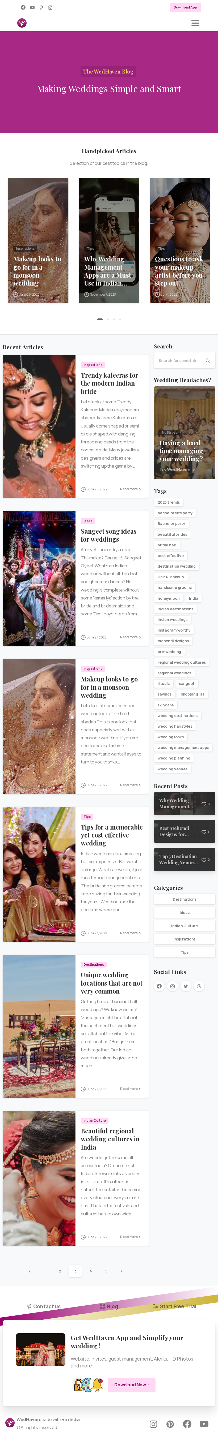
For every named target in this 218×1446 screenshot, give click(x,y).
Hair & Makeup (171, 576)
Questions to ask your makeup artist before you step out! (179, 271)
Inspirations (184, 939)
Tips (184, 952)
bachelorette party (175, 512)
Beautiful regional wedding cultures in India (110, 1138)
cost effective (171, 555)
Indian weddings (172, 619)
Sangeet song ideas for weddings (108, 535)
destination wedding (177, 566)
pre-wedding (169, 651)
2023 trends (169, 502)
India (193, 598)
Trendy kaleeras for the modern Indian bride (109, 383)
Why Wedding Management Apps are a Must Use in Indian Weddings (107, 271)
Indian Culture (184, 925)
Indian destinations (175, 608)
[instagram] (50, 7)
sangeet (187, 683)
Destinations (184, 899)
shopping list (192, 694)
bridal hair (167, 544)
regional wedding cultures (182, 662)
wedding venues (172, 768)
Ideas (185, 912)
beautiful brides (172, 534)
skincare (166, 704)
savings (164, 694)
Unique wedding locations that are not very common (111, 982)
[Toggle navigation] (195, 23)
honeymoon (169, 598)
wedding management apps (183, 747)
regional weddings (174, 672)
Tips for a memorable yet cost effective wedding (112, 835)
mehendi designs (173, 640)
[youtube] (32, 7)
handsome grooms (175, 587)
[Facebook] (23, 7)
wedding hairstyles (175, 726)
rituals (164, 683)
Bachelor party (171, 523)
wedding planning (174, 758)
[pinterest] (41, 7)
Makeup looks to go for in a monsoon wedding (37, 271)
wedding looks (171, 736)
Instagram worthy (174, 630)
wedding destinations (178, 715)
